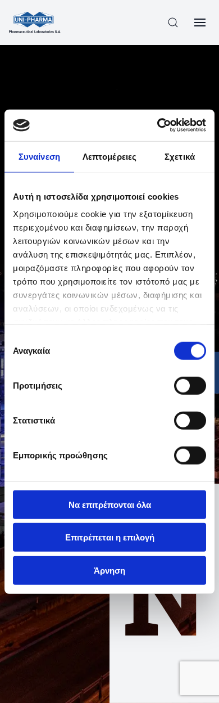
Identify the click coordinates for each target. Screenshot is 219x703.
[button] (173, 22)
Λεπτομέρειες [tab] (109, 156)
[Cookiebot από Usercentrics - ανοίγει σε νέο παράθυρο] (157, 125)
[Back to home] (35, 22)
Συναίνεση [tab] (39, 156)
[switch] (190, 385)
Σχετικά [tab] (180, 156)
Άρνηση (109, 570)
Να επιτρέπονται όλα (110, 504)
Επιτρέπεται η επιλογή (109, 537)
